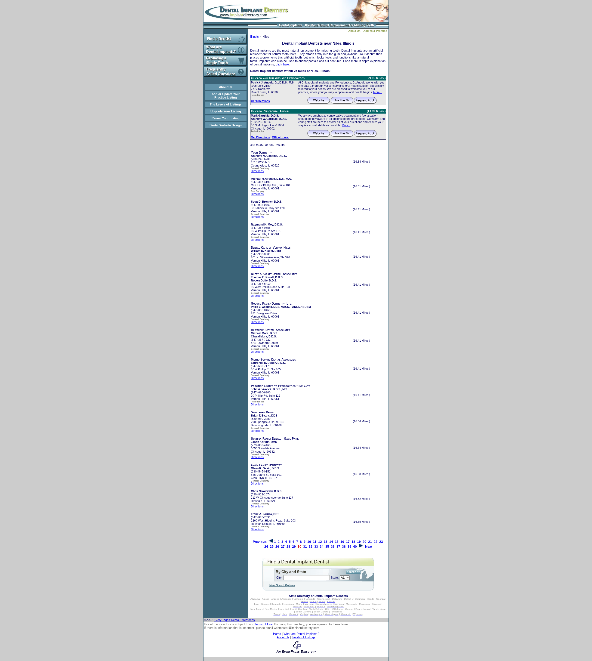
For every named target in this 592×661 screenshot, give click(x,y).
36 (333, 546)
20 (364, 542)
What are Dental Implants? (301, 634)
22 (375, 542)
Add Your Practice (375, 31)
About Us (225, 87)
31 (305, 546)
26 (277, 546)
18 (353, 542)
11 (314, 542)
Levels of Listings (303, 637)
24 (266, 546)
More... (377, 92)
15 (337, 542)
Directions (257, 171)
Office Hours (280, 137)
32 (310, 546)
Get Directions (260, 101)
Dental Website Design (226, 125)
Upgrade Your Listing (225, 111)
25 (272, 546)
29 (294, 546)
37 (338, 546)
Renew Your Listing (226, 118)
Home (277, 634)
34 (322, 546)
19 (359, 542)
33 (316, 546)
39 (349, 546)
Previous (260, 542)
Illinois (255, 36)
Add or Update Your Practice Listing (226, 95)
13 (325, 542)
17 (348, 542)
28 (288, 546)
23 (381, 542)
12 (320, 542)
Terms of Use (263, 624)
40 (355, 546)
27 (283, 546)
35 (327, 546)
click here (282, 64)
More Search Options (282, 585)
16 (342, 542)
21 (370, 542)
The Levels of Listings (225, 104)
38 (344, 546)
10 (309, 542)
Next (368, 546)
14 (331, 542)
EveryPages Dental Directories (234, 620)
